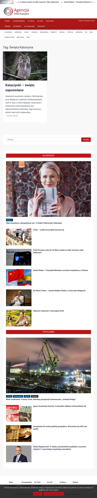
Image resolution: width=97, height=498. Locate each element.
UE (86, 32)
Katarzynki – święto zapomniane (20, 88)
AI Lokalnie (29, 26)
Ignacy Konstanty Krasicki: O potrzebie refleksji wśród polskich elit (59, 406)
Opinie (7, 26)
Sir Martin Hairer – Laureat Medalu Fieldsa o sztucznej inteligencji (59, 290)
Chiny (26, 32)
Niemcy (54, 32)
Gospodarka (19, 21)
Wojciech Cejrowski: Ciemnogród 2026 (48, 311)
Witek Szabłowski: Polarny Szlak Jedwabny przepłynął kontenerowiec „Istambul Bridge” (41, 399)
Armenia (18, 32)
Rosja (62, 32)
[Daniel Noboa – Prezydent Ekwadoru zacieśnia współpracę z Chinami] (19, 277)
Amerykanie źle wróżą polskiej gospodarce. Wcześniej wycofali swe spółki (60, 427)
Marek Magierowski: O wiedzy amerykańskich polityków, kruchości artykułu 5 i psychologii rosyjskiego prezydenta (59, 447)
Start (7, 21)
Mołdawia (44, 32)
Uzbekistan (9, 37)
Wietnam (20, 37)
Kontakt (41, 26)
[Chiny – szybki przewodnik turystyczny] (19, 237)
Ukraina (79, 32)
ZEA (28, 37)
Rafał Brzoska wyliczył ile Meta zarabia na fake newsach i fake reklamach (58, 251)
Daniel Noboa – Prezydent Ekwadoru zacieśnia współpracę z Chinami (60, 270)
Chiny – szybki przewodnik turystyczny (48, 229)
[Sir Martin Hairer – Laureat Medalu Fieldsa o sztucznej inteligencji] (19, 298)
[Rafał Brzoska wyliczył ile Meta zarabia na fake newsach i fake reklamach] (19, 257)
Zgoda (37, 494)
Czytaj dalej (12, 116)
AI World (8, 32)
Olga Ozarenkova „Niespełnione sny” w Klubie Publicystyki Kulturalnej (34, 223)
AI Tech (31, 21)
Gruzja (34, 32)
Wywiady (17, 26)
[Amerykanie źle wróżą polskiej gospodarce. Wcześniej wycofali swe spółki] (19, 433)
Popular (34, 396)
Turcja (70, 32)
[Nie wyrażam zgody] (94, 491)
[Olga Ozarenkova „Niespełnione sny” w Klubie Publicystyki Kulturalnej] (48, 189)
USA (91, 32)
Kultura (50, 21)
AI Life (40, 21)
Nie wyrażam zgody (53, 494)
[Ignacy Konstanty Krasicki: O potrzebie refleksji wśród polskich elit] (19, 413)
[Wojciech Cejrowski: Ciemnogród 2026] (19, 318)
